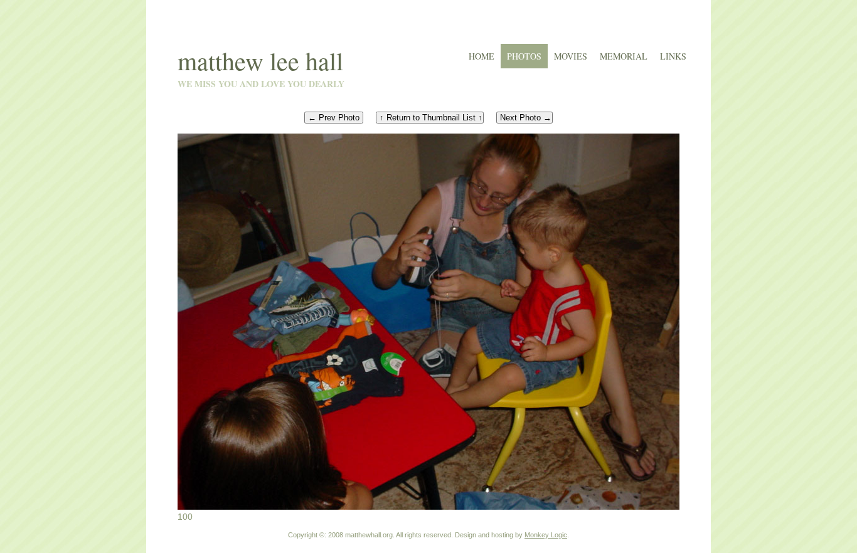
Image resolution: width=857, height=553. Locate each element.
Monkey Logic (545, 535)
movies (570, 56)
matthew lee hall (260, 60)
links (673, 56)
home (481, 56)
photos (524, 56)
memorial (623, 56)
